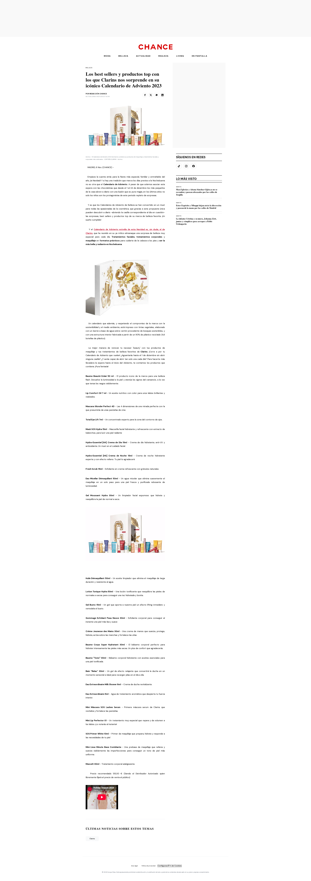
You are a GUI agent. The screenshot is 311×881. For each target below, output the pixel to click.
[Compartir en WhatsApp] (156, 95)
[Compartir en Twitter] (150, 95)
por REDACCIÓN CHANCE (96, 94)
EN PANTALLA (199, 56)
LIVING (180, 56)
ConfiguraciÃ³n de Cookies (169, 865)
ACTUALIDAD (143, 56)
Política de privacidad (149, 866)
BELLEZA (123, 56)
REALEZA (163, 56)
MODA (107, 56)
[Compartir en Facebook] (145, 95)
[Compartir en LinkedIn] (162, 95)
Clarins (92, 839)
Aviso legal (134, 866)
